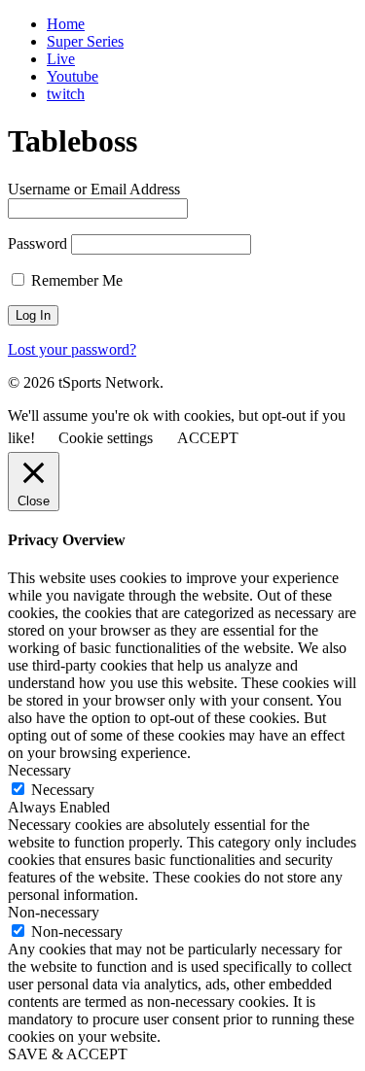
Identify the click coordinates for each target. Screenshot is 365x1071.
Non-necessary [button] (53, 912)
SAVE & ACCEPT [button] (68, 1054)
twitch (66, 94)
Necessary (62, 789)
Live (61, 59)
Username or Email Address (94, 189)
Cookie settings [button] (105, 438)
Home (66, 24)
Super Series (85, 41)
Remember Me (75, 280)
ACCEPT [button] (207, 438)
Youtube (72, 76)
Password (37, 243)
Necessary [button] (39, 770)
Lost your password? (72, 349)
